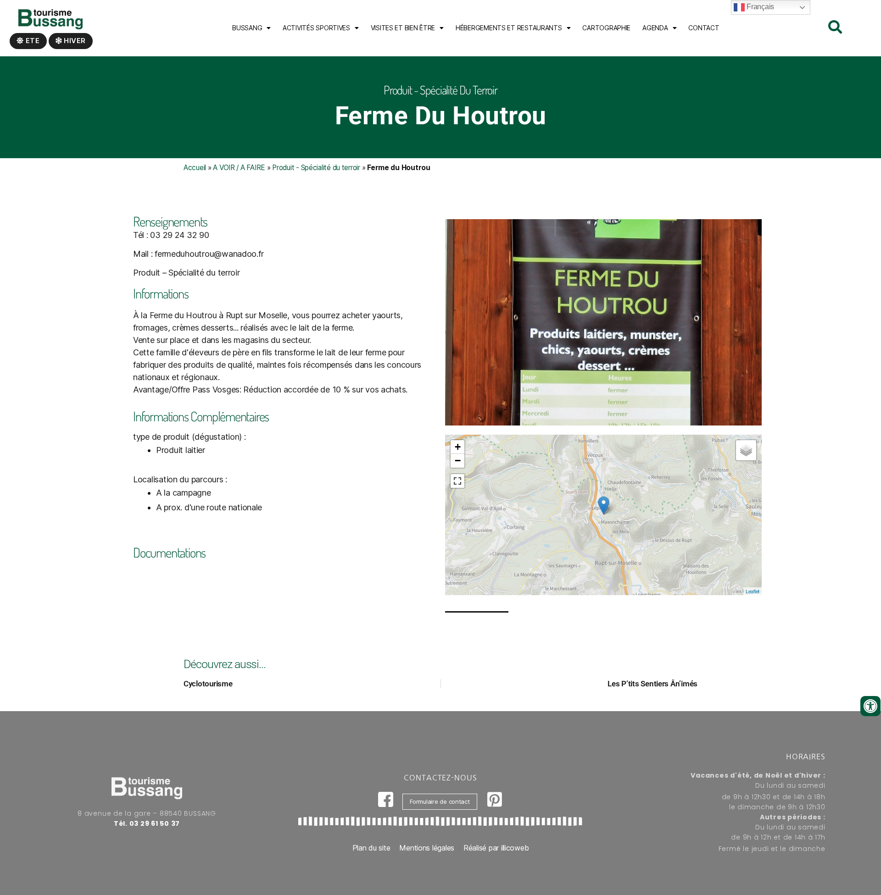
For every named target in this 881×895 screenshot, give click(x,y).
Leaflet (752, 591)
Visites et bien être (403, 28)
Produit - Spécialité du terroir (316, 167)
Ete (32, 40)
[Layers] (746, 450)
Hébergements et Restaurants (509, 28)
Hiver (74, 40)
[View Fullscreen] (457, 481)
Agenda (655, 28)
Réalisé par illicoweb (496, 847)
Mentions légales (426, 847)
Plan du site (371, 847)
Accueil (195, 167)
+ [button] (458, 447)
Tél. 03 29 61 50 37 (147, 823)
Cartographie (606, 28)
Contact (703, 28)
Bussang (247, 28)
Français (759, 7)
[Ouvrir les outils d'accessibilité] (870, 706)
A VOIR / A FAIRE (239, 167)
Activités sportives (316, 28)
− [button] (458, 460)
